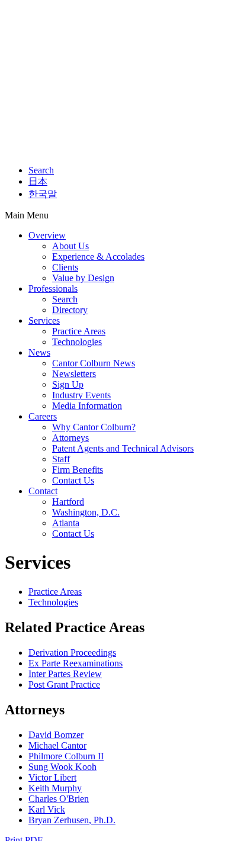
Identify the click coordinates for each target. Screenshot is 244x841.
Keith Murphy (55, 788)
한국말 (42, 194)
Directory (70, 310)
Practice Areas (78, 331)
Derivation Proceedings (72, 652)
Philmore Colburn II (66, 756)
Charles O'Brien (58, 799)
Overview (47, 235)
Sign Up (68, 384)
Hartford (68, 502)
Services (44, 320)
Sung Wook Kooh (62, 767)
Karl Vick (46, 809)
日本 (37, 181)
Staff (61, 459)
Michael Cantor (57, 745)
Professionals (53, 288)
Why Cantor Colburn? (94, 427)
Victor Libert (52, 777)
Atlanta (65, 523)
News (39, 352)
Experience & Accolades (98, 257)
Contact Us (73, 480)
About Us (70, 246)
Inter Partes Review (65, 674)
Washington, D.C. (86, 512)
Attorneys (70, 438)
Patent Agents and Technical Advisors (123, 448)
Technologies (77, 342)
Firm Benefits (77, 470)
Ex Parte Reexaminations (75, 663)
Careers (42, 416)
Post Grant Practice (64, 684)
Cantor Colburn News (93, 363)
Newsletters (74, 374)
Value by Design (83, 278)
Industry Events (81, 395)
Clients (65, 267)
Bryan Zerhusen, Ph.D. (71, 820)
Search (41, 170)
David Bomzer (56, 735)
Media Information (87, 406)
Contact (42, 491)
